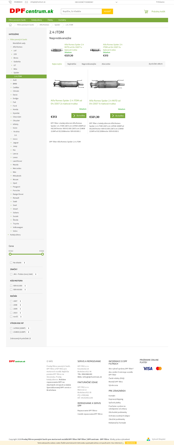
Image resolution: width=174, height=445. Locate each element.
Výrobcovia (113, 385)
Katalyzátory (15, 234)
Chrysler (16, 120)
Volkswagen (18, 227)
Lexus (15, 157)
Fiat (14, 102)
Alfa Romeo (17, 47)
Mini (14, 172)
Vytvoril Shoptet (158, 439)
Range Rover (18, 194)
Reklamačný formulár (117, 423)
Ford (15, 106)
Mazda (15, 164)
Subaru (16, 212)
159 (15, 54)
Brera (16, 58)
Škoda (15, 220)
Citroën (16, 91)
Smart (15, 209)
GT (15, 65)
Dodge (15, 98)
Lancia (15, 153)
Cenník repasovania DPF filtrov (90, 414)
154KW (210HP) (21, 332)
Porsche (16, 190)
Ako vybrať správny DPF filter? (121, 369)
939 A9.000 (19, 289)
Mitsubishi (17, 175)
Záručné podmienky (117, 419)
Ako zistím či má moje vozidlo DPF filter (121, 373)
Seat (15, 205)
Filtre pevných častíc (18, 39)
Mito (15, 69)
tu (123, 443)
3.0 (15, 135)
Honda (15, 109)
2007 (17, 301)
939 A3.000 (19, 285)
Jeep (15, 146)
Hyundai (16, 113)
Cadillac (16, 87)
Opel (15, 183)
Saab (15, 201)
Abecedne (106, 64)
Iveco (15, 139)
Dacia (15, 94)
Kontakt (112, 396)
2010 (17, 312)
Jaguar (16, 142)
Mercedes (17, 168)
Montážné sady (19, 43)
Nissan (15, 179)
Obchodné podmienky (84, 2)
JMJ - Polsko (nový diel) (24, 274)
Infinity (15, 124)
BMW (15, 83)
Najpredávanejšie (89, 64)
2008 (17, 305)
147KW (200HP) (21, 328)
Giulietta (17, 61)
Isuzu (15, 128)
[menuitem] (17, 20)
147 (15, 50)
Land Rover (17, 161)
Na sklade (19, 262)
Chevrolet (17, 117)
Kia (14, 150)
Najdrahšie (72, 64)
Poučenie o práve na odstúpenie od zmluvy (118, 407)
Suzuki (15, 216)
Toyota (16, 223)
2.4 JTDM (18, 76)
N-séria (16, 131)
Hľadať (107, 11)
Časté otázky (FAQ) (116, 378)
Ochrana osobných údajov (119, 416)
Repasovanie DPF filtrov (87, 410)
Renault (16, 198)
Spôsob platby (115, 402)
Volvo (15, 231)
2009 (17, 308)
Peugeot (16, 186)
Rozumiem (131, 443)
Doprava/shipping (116, 399)
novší (17, 316)
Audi (15, 80)
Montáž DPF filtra (116, 382)
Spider (16, 72)
